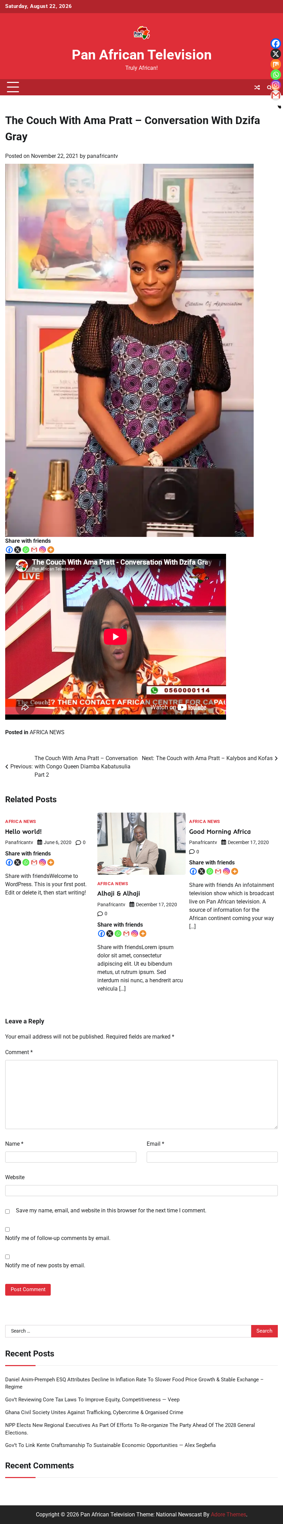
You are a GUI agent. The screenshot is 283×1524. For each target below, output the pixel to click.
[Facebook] (9, 549)
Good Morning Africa (220, 831)
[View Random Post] (257, 87)
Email (155, 1143)
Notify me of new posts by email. (45, 1265)
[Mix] (276, 64)
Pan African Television (142, 55)
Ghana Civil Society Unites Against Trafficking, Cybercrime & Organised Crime (94, 1413)
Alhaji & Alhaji (118, 893)
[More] (50, 549)
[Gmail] (34, 549)
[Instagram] (42, 549)
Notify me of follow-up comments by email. (57, 1238)
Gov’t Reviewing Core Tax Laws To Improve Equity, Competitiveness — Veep (92, 1400)
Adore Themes (228, 1514)
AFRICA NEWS (47, 732)
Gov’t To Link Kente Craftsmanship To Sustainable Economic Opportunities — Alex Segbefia (110, 1445)
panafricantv (102, 156)
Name (14, 1143)
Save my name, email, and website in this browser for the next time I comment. (111, 1210)
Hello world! (23, 831)
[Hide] (279, 107)
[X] (17, 549)
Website (15, 1177)
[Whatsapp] (25, 549)
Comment (19, 1052)
